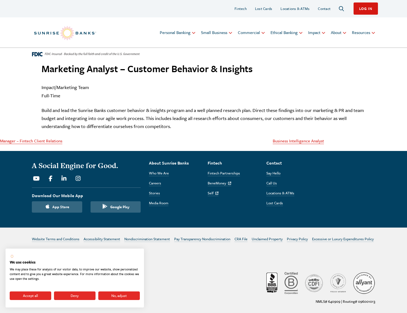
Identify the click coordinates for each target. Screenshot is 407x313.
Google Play (120, 207)
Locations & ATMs (295, 8)
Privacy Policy (297, 239)
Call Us (271, 183)
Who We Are (159, 173)
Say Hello (273, 173)
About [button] (336, 32)
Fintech (241, 8)
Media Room (158, 203)
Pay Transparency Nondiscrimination (202, 239)
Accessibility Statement (102, 239)
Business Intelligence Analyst (298, 141)
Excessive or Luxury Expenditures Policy (343, 239)
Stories (154, 193)
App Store (60, 207)
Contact (324, 8)
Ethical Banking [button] (284, 32)
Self (213, 193)
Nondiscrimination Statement (147, 239)
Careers (155, 183)
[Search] (341, 8)
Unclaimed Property (267, 239)
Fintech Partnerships (224, 173)
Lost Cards (263, 8)
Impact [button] (314, 32)
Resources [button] (361, 32)
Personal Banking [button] (175, 32)
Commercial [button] (249, 32)
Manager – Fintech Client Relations (31, 141)
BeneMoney (219, 183)
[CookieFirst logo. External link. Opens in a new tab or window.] (12, 256)
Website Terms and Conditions (55, 239)
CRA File (241, 239)
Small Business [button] (214, 32)
